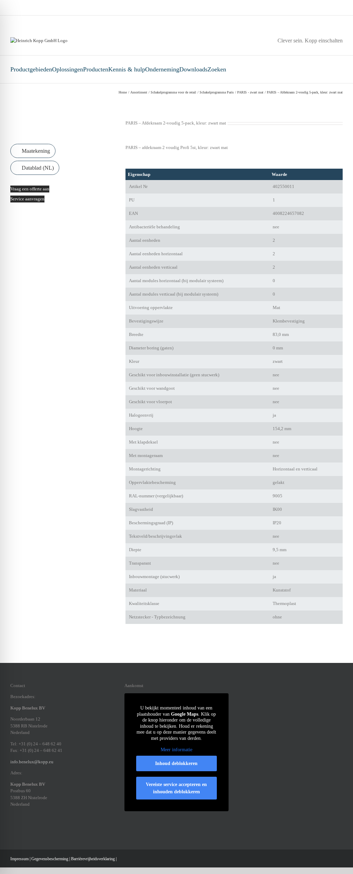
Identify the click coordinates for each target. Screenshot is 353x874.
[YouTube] (57, 828)
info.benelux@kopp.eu (31, 761)
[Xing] (39, 828)
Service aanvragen (27, 198)
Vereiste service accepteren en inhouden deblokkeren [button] (176, 788)
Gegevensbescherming (49, 858)
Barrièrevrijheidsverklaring (93, 858)
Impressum (19, 858)
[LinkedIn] (30, 828)
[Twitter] (48, 828)
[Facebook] (12, 828)
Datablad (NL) (37, 168)
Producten (95, 69)
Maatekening (35, 151)
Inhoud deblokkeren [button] (176, 763)
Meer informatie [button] (176, 749)
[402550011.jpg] (61, 126)
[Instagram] (21, 828)
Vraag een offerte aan (29, 188)
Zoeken (217, 69)
